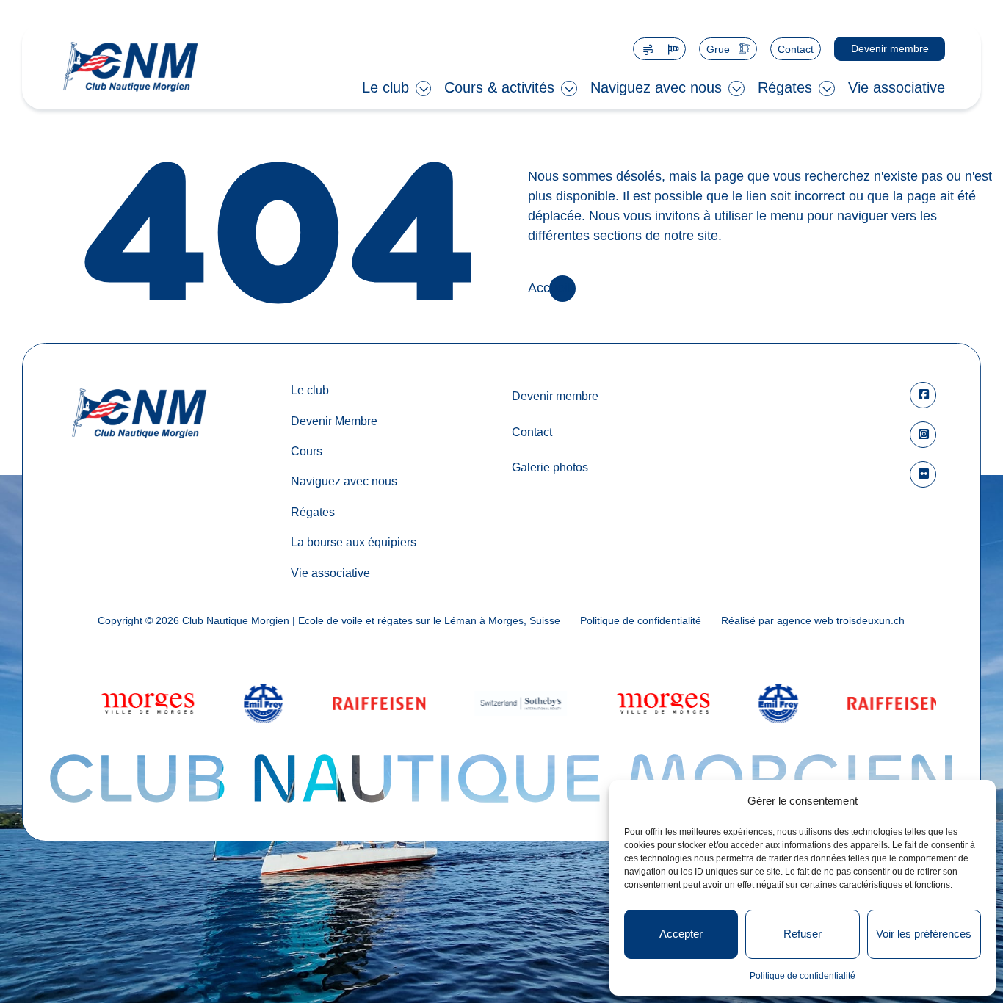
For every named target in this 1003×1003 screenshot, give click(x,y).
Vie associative (896, 87)
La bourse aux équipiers (353, 541)
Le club (385, 87)
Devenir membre (889, 48)
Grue (718, 49)
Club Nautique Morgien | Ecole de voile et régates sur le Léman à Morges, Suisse (371, 620)
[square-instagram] (923, 434)
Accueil (549, 288)
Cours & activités (499, 87)
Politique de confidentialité (802, 976)
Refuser (802, 933)
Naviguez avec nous (656, 87)
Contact (796, 49)
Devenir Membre (334, 420)
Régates (785, 87)
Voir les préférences (923, 933)
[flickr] (923, 474)
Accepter (681, 933)
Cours (306, 450)
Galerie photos (550, 467)
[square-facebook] (923, 395)
